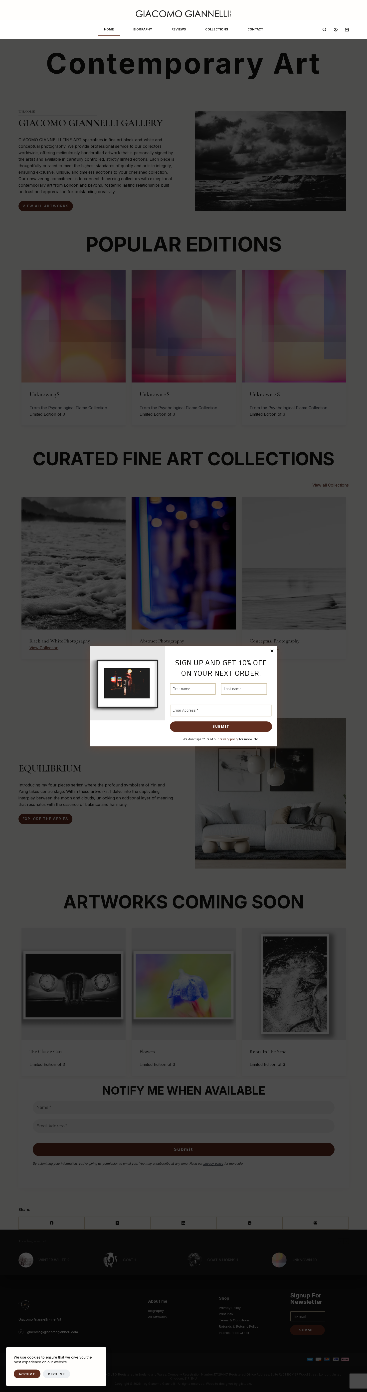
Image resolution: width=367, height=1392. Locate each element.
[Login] (336, 29)
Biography (142, 29)
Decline (56, 1374)
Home (109, 29)
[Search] (324, 29)
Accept (27, 1374)
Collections (216, 29)
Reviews (179, 29)
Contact (255, 29)
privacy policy (228, 739)
